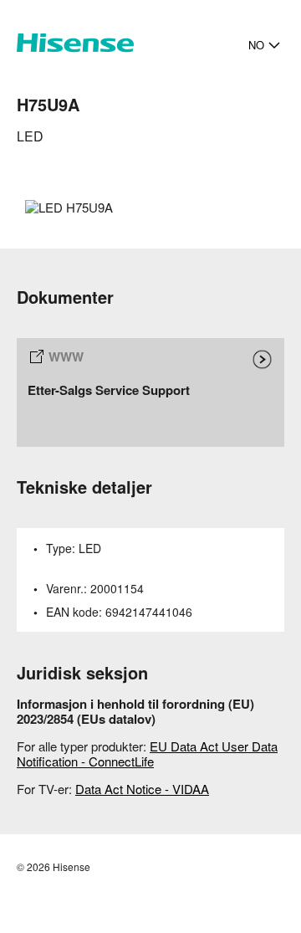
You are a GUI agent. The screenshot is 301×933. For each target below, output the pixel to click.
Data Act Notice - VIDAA (142, 788)
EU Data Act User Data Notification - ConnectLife (147, 753)
